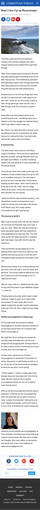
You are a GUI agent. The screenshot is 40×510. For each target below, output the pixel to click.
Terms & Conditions (29, 499)
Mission (19, 487)
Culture (22, 491)
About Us (7, 499)
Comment (20, 495)
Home (10, 487)
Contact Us (16, 499)
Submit (31, 473)
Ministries (11, 491)
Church (28, 487)
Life (31, 491)
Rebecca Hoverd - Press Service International (17, 14)
